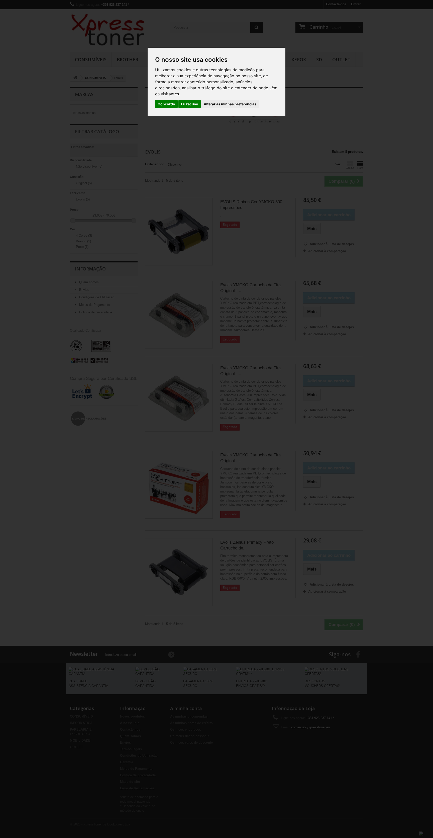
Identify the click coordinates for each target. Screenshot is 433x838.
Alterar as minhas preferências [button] (230, 104)
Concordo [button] (166, 104)
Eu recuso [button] (189, 104)
